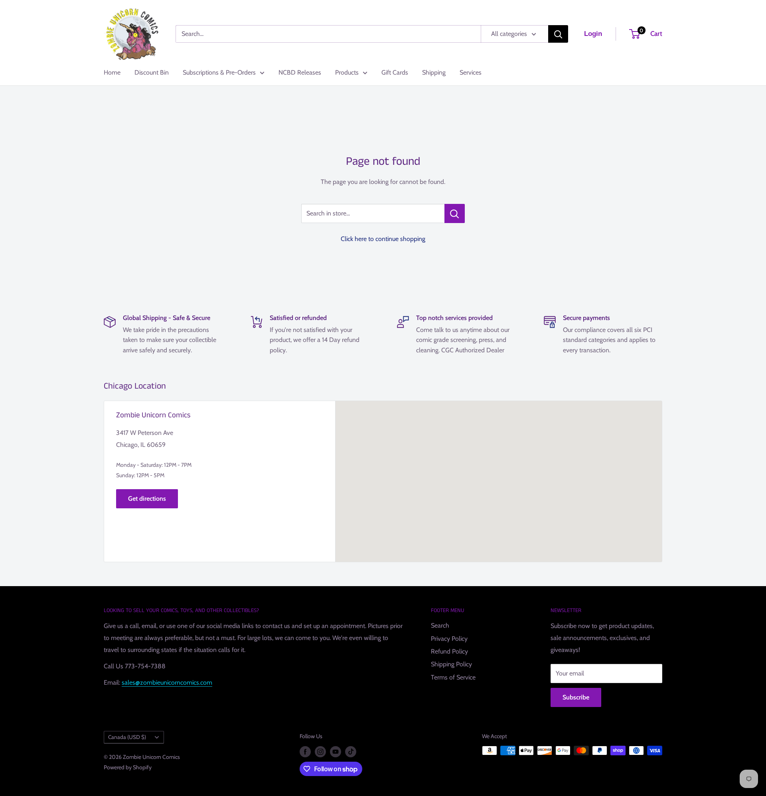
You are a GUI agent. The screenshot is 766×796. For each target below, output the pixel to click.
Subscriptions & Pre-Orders (219, 72)
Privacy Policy (449, 638)
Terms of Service (453, 677)
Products (347, 72)
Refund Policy (449, 651)
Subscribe (576, 697)
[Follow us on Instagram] (320, 751)
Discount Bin (151, 72)
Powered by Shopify (128, 767)
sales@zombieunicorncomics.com (167, 682)
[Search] (558, 34)
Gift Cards (394, 72)
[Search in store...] (454, 213)
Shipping (434, 72)
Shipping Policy (451, 664)
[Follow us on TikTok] (350, 751)
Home (112, 72)
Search (440, 625)
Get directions (147, 498)
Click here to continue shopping (383, 239)
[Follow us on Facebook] (305, 751)
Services (471, 72)
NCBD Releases (299, 72)
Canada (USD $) (127, 737)
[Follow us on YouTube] (335, 751)
